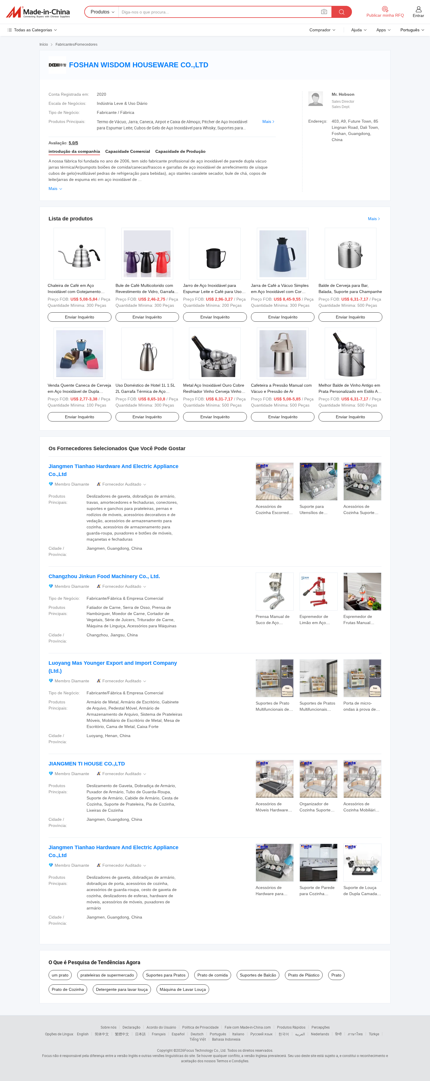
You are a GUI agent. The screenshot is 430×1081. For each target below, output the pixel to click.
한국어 (283, 1034)
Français (159, 1034)
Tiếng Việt (198, 1039)
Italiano (238, 1034)
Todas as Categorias (33, 30)
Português (218, 1034)
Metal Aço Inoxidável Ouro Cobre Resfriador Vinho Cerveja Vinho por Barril (213, 391)
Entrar (418, 15)
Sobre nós (108, 1027)
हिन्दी (338, 1034)
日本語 (140, 1034)
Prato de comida (212, 975)
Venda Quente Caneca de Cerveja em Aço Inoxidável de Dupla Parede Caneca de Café (79, 391)
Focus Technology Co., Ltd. (205, 1050)
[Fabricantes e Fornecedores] (38, 12)
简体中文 (102, 1034)
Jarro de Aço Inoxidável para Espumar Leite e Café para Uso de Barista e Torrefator (212, 291)
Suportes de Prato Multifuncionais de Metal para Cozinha (274, 709)
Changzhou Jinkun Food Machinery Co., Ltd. (104, 576)
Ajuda (356, 30)
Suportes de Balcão (258, 975)
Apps (381, 30)
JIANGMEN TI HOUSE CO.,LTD (87, 764)
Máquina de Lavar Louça (183, 989)
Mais (266, 121)
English (83, 1034)
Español (178, 1034)
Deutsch (197, 1034)
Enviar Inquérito (79, 317)
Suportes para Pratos (165, 975)
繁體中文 (122, 1034)
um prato (60, 975)
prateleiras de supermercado (107, 975)
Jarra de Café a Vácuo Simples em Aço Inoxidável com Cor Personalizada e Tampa (280, 291)
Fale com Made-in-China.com (248, 1027)
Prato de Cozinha (68, 989)
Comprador (320, 30)
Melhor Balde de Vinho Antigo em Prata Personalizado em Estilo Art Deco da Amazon (349, 391)
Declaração (131, 1027)
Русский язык (261, 1034)
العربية (300, 1034)
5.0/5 (73, 143)
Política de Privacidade (200, 1027)
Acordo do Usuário (161, 1027)
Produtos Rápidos (291, 1027)
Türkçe (374, 1034)
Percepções (321, 1027)
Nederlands (320, 1034)
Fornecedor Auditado (124, 484)
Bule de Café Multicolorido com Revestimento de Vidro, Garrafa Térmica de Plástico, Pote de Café (147, 291)
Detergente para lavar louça (122, 989)
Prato (336, 975)
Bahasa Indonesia (226, 1039)
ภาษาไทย (355, 1034)
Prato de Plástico (303, 975)
